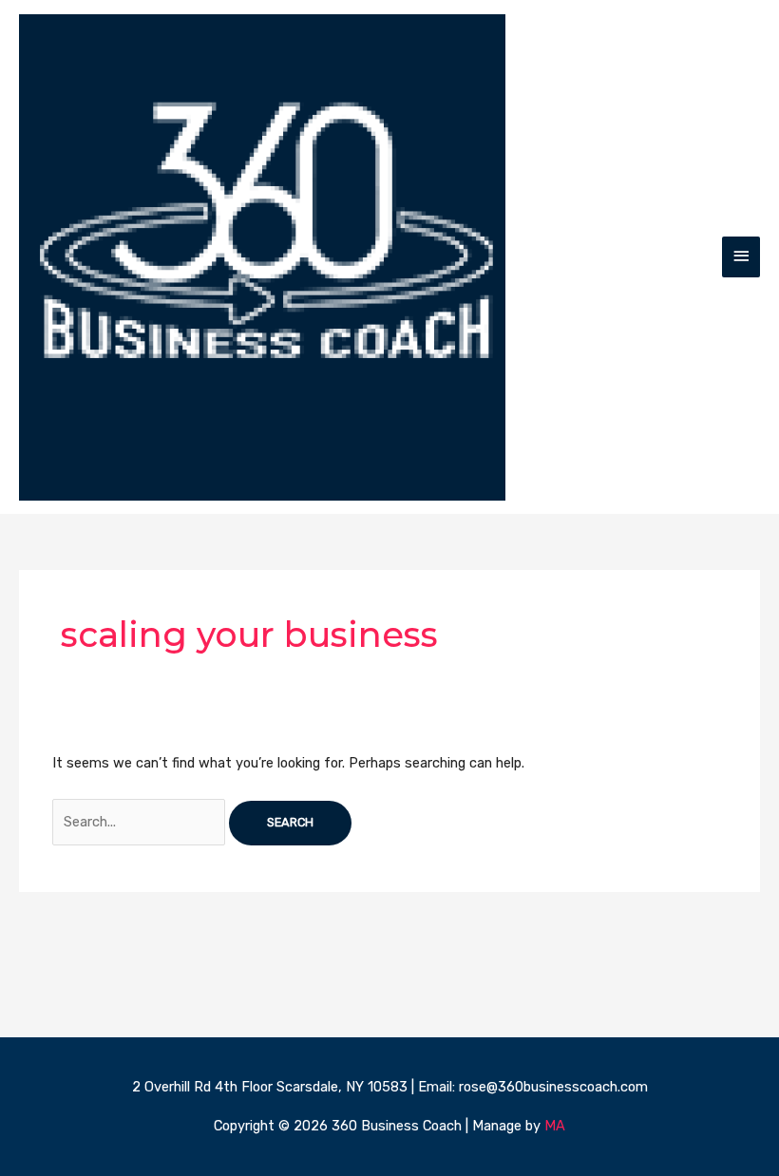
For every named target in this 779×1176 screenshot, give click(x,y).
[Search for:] (140, 821)
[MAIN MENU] (741, 257)
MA (554, 1125)
